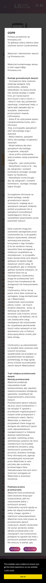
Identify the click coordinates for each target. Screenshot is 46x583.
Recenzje (14, 549)
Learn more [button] (9, 570)
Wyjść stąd (30, 549)
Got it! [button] (23, 577)
